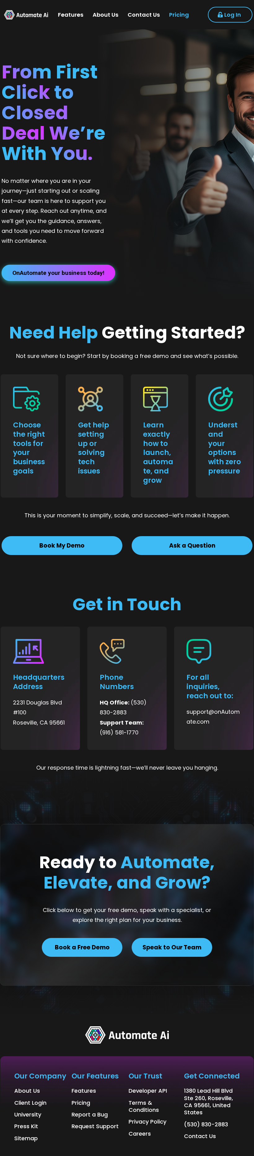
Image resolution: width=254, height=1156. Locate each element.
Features (84, 1091)
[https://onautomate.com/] (26, 14)
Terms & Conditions (144, 1106)
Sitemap (26, 1138)
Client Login (30, 1103)
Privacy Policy (147, 1121)
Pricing (81, 1103)
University (27, 1114)
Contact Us (200, 1136)
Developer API (148, 1091)
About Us (27, 1091)
